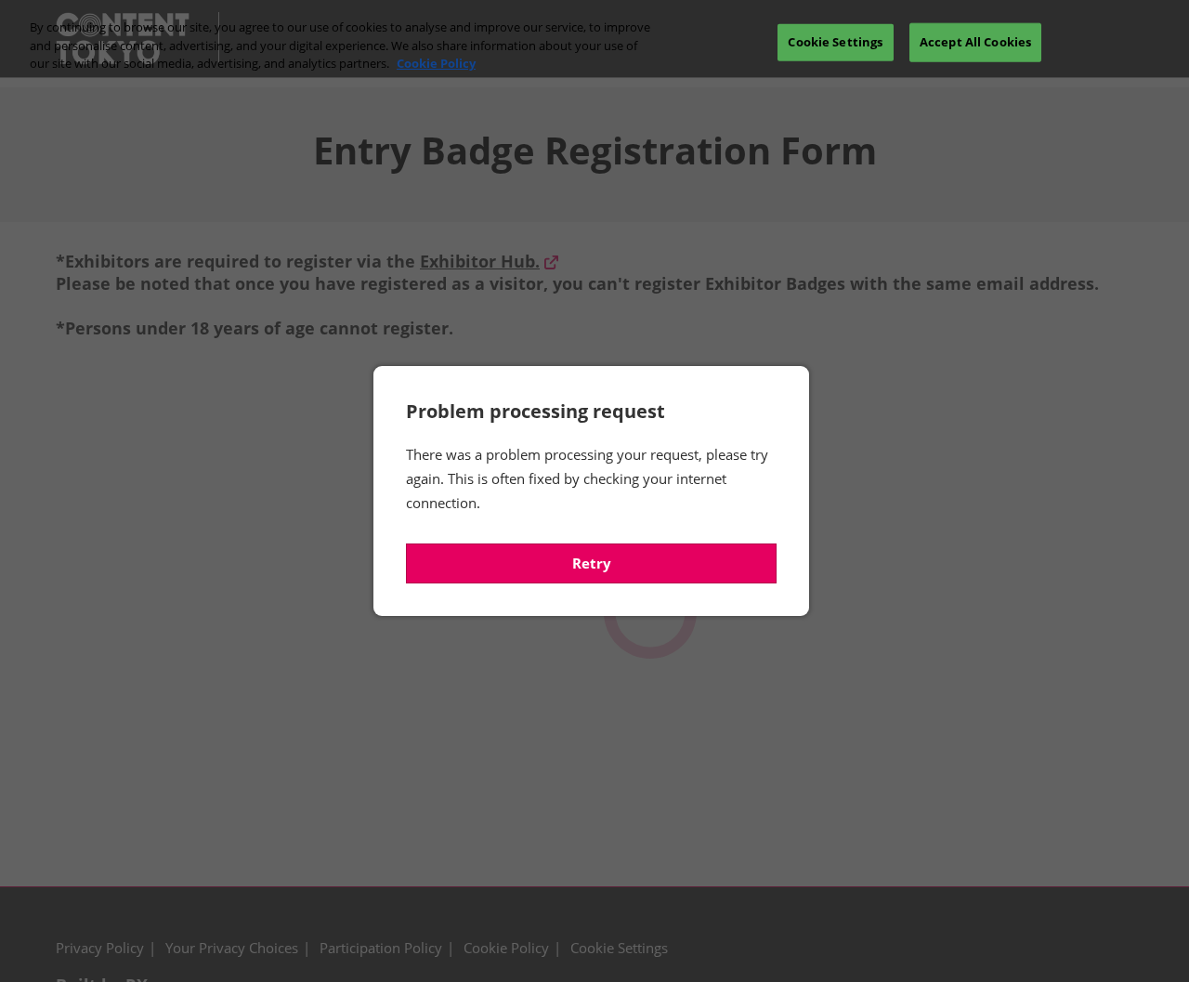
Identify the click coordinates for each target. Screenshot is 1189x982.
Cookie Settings (835, 41)
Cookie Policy (436, 63)
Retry (591, 563)
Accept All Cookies (975, 41)
